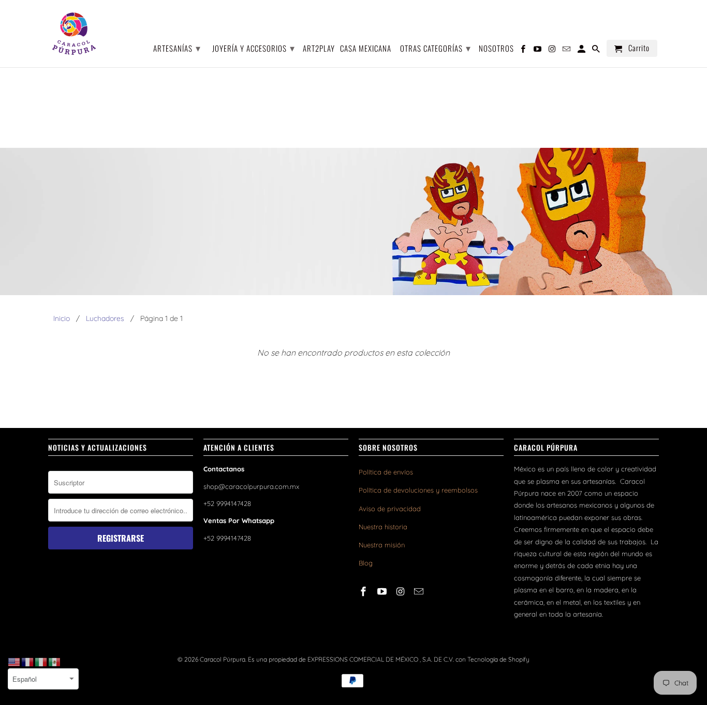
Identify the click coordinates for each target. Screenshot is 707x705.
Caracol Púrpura (222, 659)
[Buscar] (596, 50)
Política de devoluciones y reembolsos (418, 490)
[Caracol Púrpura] (74, 33)
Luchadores (105, 318)
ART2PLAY (319, 49)
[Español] (55, 661)
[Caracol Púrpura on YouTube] (383, 591)
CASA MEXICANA (365, 49)
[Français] (28, 661)
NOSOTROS (496, 49)
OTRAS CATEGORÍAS (435, 47)
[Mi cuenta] (582, 50)
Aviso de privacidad (390, 508)
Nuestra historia (383, 527)
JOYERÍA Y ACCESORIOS (253, 47)
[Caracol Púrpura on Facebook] (364, 591)
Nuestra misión (382, 545)
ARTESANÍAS (177, 47)
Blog (366, 563)
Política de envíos (386, 472)
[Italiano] (41, 661)
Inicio (61, 318)
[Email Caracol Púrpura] (419, 591)
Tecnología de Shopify (498, 659)
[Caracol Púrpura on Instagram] (401, 591)
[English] (14, 661)
